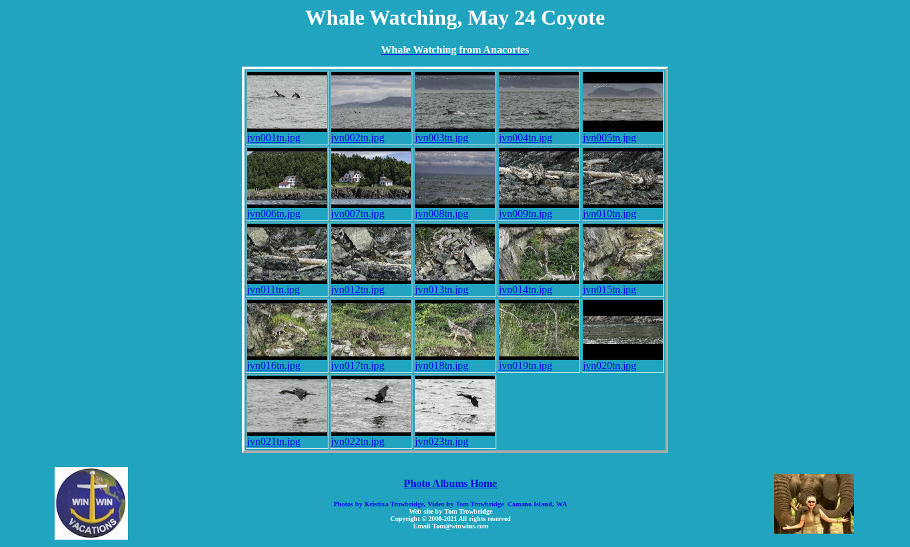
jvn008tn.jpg (441, 213)
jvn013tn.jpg (441, 289)
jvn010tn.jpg (609, 213)
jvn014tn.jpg (525, 289)
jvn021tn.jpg (273, 441)
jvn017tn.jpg (357, 365)
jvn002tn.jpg (357, 137)
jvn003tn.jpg (441, 137)
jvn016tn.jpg (273, 365)
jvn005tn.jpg (609, 137)
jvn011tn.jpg (273, 289)
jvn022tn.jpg (357, 441)
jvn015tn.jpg (609, 289)
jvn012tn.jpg (357, 289)
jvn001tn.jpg (273, 137)
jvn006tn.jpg (273, 213)
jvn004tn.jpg (525, 137)
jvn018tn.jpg (441, 365)
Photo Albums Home (450, 483)
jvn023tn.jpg (441, 441)
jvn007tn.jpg (357, 213)
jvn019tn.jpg (525, 365)
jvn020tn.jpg (609, 365)
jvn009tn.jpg (525, 213)
